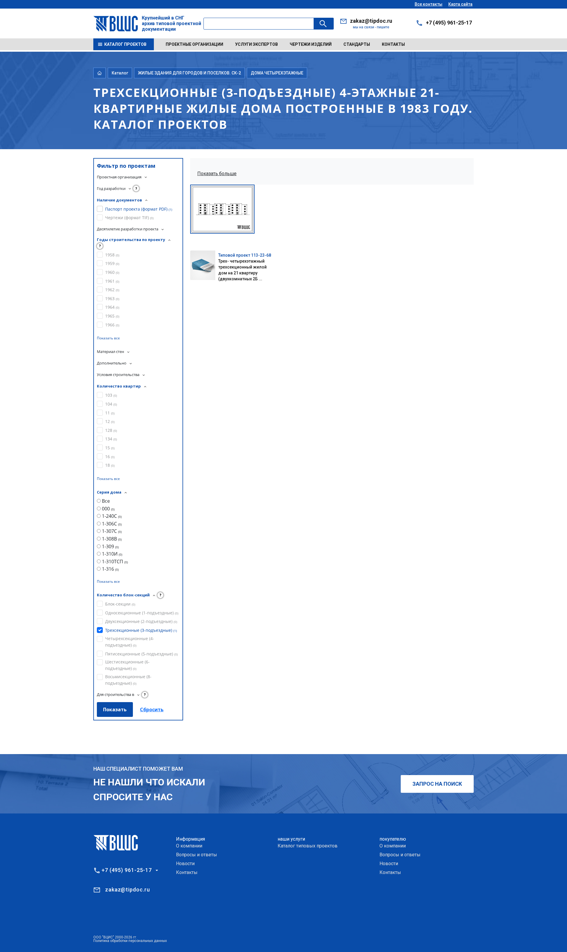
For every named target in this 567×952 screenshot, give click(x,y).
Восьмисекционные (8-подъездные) (128, 680)
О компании (189, 846)
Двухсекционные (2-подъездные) (141, 621)
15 (110, 447)
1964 (112, 307)
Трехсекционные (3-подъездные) (141, 630)
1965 (112, 316)
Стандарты (356, 44)
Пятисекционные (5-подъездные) (141, 654)
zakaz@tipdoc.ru (371, 21)
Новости (185, 863)
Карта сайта (460, 4)
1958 (112, 255)
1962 (112, 289)
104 (111, 404)
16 (110, 456)
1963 (112, 298)
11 (110, 413)
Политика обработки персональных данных (130, 941)
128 (111, 430)
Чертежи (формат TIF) (129, 217)
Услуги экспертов (256, 44)
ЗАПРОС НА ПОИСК (437, 784)
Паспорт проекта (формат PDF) (138, 209)
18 (110, 465)
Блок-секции (120, 604)
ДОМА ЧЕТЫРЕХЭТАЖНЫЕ (277, 73)
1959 (112, 263)
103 (111, 395)
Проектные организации (194, 44)
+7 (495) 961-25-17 (449, 22)
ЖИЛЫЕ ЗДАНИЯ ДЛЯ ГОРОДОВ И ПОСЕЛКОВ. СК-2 (189, 73)
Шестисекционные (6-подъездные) (127, 665)
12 (110, 421)
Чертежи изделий (311, 44)
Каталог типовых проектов (308, 846)
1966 (112, 325)
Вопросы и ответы (196, 854)
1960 (112, 272)
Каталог (120, 73)
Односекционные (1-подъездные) (141, 613)
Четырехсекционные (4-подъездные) (129, 642)
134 (111, 439)
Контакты (393, 44)
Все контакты (428, 4)
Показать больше (217, 173)
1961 (112, 281)
